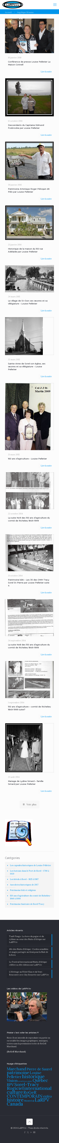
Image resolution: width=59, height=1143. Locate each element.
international (38, 1088)
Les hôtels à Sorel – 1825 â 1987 (24, 879)
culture (15, 1092)
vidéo (47, 1096)
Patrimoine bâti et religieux (23, 890)
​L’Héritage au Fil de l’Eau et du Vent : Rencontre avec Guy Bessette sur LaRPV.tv (29, 973)
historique (33, 1076)
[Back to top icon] (29, 1122)
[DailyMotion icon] (34, 1132)
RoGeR (29, 1092)
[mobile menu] (54, 4)
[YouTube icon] (31, 1132)
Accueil (8, 12)
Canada (15, 1104)
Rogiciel (15, 1088)
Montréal (29, 1100)
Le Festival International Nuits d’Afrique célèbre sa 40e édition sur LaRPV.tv (28, 963)
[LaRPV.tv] (12, 4)
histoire (15, 1100)
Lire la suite (46, 71)
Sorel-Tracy (26, 1084)
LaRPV (42, 1100)
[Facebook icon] (25, 1132)
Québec (40, 1080)
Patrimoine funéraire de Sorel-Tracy (27, 904)
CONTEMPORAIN (24, 1096)
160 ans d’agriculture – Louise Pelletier (27, 458)
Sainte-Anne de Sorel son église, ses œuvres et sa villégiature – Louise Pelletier (26, 366)
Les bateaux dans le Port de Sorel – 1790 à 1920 (29, 872)
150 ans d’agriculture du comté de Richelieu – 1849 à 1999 (30, 897)
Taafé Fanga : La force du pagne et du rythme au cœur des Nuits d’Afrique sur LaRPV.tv (27, 939)
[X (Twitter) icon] (28, 1132)
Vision (12, 1080)
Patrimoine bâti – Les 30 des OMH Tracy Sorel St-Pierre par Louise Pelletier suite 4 (28, 583)
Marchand (16, 1068)
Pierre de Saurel (39, 1069)
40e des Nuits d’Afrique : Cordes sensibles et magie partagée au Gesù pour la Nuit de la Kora (28, 952)
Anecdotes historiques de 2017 (24, 884)
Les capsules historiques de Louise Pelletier (30, 865)
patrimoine (18, 1072)
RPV (10, 1084)
